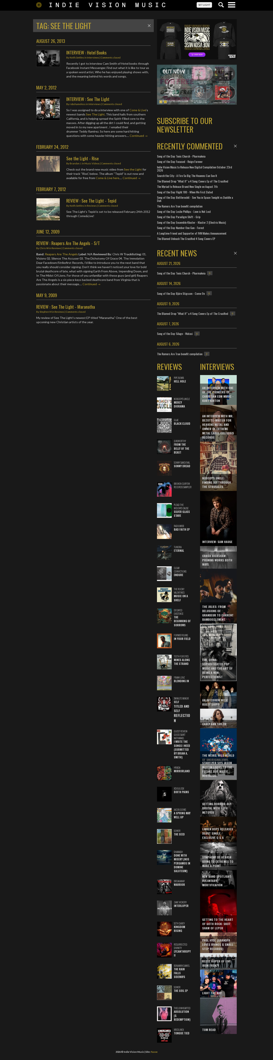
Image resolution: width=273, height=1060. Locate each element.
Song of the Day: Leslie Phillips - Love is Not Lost (184, 211)
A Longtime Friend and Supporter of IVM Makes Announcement (192, 233)
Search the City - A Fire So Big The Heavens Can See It (187, 175)
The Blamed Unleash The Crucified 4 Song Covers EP (186, 238)
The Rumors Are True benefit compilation (179, 206)
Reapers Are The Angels (61, 254)
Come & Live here (107, 178)
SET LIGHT (204, 4)
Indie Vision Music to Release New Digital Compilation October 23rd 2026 (194, 168)
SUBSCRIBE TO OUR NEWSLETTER (184, 125)
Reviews (92, 205)
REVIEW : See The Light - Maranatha (65, 306)
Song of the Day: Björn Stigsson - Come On (181, 293)
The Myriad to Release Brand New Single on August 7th (187, 186)
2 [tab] (165, 102)
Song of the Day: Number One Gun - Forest (180, 227)
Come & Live (137, 110)
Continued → (139, 135)
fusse (154, 1051)
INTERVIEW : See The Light (87, 99)
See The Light (95, 114)
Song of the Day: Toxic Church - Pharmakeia (181, 156)
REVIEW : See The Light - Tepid (91, 200)
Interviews (93, 57)
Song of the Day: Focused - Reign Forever (180, 161)
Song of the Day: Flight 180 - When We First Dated (185, 192)
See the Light (133, 169)
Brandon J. (75, 163)
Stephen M (46, 311)
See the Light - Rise (82, 158)
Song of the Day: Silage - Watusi (175, 333)
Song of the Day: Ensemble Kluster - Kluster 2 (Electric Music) (191, 222)
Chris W (44, 248)
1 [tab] (161, 102)
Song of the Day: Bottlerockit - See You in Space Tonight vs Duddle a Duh (195, 199)
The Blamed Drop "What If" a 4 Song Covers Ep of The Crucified (192, 181)
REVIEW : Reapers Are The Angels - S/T (68, 243)
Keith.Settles (77, 57)
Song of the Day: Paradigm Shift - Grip (178, 217)
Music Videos (92, 163)
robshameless (78, 104)
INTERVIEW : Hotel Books (86, 52)
